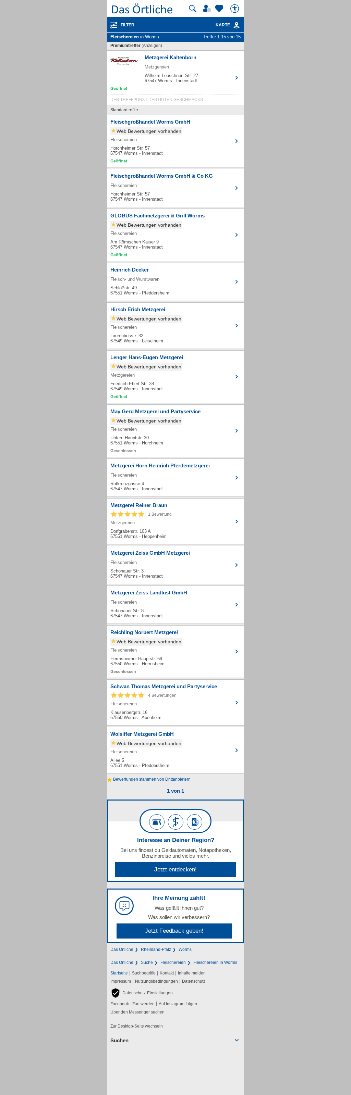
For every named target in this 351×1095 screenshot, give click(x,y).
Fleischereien (173, 962)
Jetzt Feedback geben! (174, 931)
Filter (127, 25)
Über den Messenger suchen (137, 1012)
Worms (185, 949)
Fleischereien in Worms (215, 962)
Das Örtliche (121, 949)
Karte (223, 25)
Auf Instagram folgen (178, 1004)
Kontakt (167, 973)
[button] (141, 993)
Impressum (120, 981)
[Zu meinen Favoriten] (220, 8)
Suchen (119, 1040)
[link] (236, 25)
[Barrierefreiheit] (235, 8)
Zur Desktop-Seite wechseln (136, 1026)
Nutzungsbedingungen (156, 981)
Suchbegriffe (144, 973)
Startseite (119, 973)
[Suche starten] (192, 8)
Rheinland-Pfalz (156, 949)
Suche (147, 962)
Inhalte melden (192, 973)
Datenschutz (193, 981)
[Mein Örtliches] (208, 8)
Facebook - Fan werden (132, 1004)
